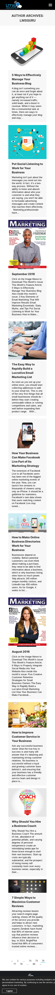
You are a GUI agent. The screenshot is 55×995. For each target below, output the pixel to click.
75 (36, 960)
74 (30, 960)
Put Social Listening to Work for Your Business (27, 168)
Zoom (24, 244)
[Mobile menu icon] (50, 5)
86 (34, 964)
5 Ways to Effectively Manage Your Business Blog (26, 79)
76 (43, 960)
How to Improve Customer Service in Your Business (26, 737)
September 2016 (23, 274)
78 (21, 964)
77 (14, 964)
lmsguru (28, 20)
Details (31, 244)
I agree (9, 990)
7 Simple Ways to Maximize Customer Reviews (26, 902)
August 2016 (21, 651)
